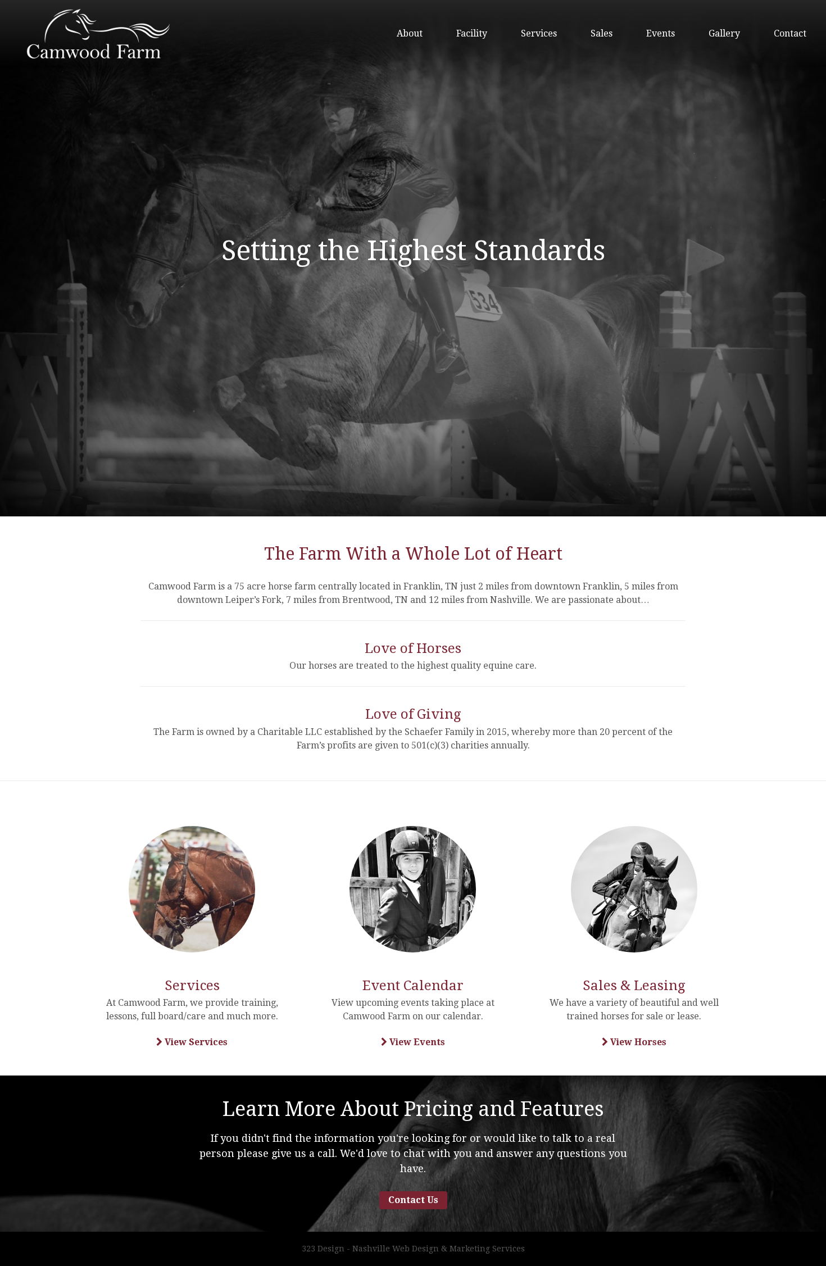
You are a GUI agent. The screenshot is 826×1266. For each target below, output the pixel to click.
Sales (601, 33)
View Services (195, 1042)
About (410, 33)
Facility (471, 33)
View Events (416, 1042)
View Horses (637, 1042)
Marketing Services (487, 1248)
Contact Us (413, 1200)
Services (539, 33)
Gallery (724, 33)
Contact (790, 33)
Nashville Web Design (395, 1248)
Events (660, 33)
